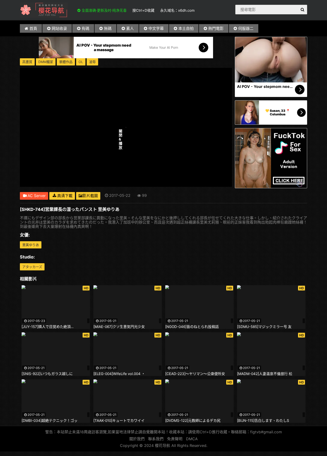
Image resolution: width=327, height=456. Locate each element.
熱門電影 (216, 28)
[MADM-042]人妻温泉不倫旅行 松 (264, 374)
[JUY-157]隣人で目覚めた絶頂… (47, 327)
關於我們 (137, 438)
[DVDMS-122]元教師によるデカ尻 (192, 420)
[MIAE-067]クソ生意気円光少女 (119, 327)
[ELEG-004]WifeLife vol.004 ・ (119, 374)
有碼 (85, 28)
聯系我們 (156, 438)
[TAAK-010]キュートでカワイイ (119, 420)
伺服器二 (246, 28)
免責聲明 (174, 438)
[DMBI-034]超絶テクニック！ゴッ (50, 420)
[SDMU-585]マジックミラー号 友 (264, 327)
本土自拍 (186, 28)
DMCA (192, 438)
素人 (130, 28)
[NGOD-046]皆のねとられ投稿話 (192, 327)
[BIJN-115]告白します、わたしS (263, 420)
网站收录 (59, 28)
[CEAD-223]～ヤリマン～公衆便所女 (195, 374)
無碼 (108, 28)
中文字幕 (156, 28)
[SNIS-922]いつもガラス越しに (47, 374)
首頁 (33, 28)
